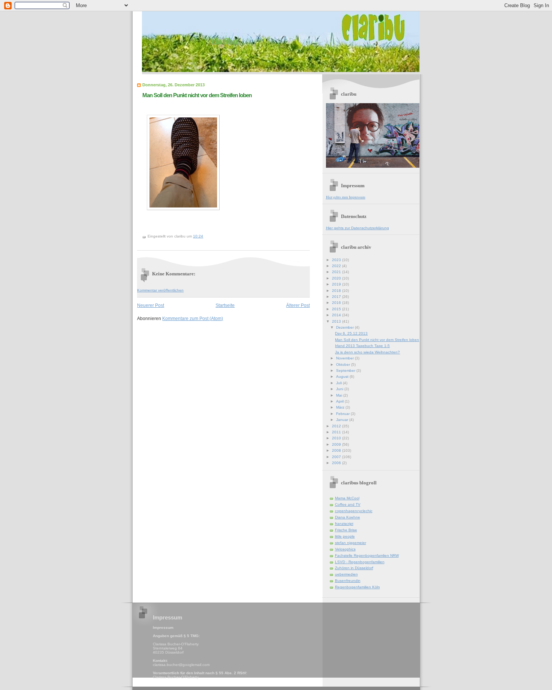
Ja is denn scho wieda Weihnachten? (367, 352)
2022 (337, 266)
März (340, 407)
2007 (337, 457)
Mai (339, 395)
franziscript (344, 524)
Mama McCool (347, 498)
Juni (340, 389)
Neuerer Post (150, 305)
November (345, 358)
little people (345, 536)
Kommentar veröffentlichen (160, 290)
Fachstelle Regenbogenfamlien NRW (367, 555)
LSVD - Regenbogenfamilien (360, 562)
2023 (337, 260)
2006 (337, 463)
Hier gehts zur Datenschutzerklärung (357, 228)
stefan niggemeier (350, 543)
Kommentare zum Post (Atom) (192, 318)
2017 (337, 297)
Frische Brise (346, 530)
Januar (342, 420)
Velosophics (345, 549)
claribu (224, 41)
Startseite (225, 305)
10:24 (198, 236)
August (343, 376)
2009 (337, 444)
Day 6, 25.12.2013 (351, 333)
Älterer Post (298, 305)
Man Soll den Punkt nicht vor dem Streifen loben (197, 95)
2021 (337, 272)
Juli (339, 383)
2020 (337, 278)
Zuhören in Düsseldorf (354, 568)
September (346, 370)
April (340, 401)
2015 (337, 309)
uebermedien (346, 574)
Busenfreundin (347, 581)
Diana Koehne (347, 517)
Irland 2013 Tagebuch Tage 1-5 (362, 346)
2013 (337, 321)
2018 (337, 291)
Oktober (343, 364)
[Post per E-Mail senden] (204, 236)
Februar (343, 414)
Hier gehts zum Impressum (345, 197)
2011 (337, 432)
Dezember (345, 327)
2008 (337, 450)
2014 (337, 315)
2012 (337, 426)
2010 (337, 438)
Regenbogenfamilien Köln (357, 587)
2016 (337, 303)
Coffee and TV (347, 504)
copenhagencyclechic (354, 511)
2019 (337, 284)
